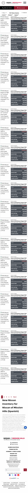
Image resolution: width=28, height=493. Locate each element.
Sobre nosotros (13, 447)
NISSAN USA (13, 453)
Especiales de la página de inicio (13, 460)
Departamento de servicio (13, 464)
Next (15, 397)
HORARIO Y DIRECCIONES (13, 451)
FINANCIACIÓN (13, 449)
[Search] (25, 469)
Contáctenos (6, 482)
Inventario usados (13, 459)
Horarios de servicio (13, 466)
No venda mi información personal (13, 485)
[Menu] (24, 3)
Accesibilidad (14, 482)
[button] (25, 427)
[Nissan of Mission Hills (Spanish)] (11, 3)
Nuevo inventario (13, 457)
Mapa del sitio (14, 484)
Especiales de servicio (13, 465)
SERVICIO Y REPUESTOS (13, 462)
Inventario (13, 455)
